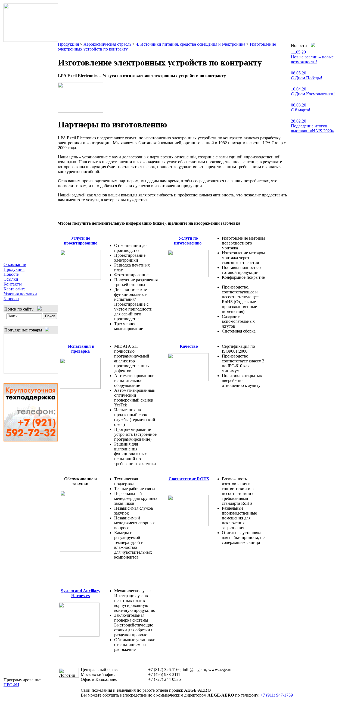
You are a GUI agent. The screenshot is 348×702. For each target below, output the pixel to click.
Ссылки (11, 279)
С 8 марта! (300, 110)
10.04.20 (299, 89)
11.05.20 (299, 52)
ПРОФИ (11, 684)
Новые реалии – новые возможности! (312, 59)
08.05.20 (299, 73)
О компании (15, 264)
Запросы (11, 298)
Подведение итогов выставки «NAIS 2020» (312, 128)
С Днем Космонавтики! (313, 94)
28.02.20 (299, 121)
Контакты (13, 284)
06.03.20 (299, 105)
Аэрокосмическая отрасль (107, 44)
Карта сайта (15, 289)
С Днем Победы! (306, 78)
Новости (12, 274)
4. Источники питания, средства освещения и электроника (190, 44)
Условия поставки (20, 294)
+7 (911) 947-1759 (276, 695)
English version (329, 7)
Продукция (14, 269)
